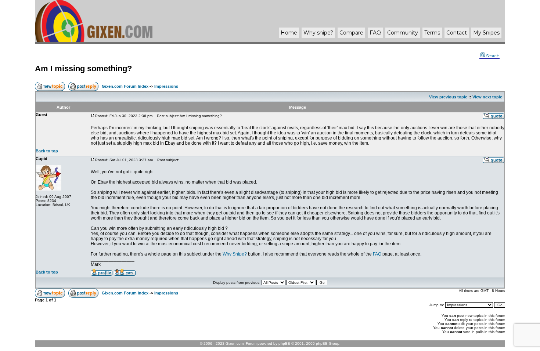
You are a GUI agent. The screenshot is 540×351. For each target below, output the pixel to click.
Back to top (47, 151)
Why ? (318, 32)
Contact (456, 32)
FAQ (375, 32)
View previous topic (448, 97)
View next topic (487, 97)
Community (402, 32)
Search (493, 55)
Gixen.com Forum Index (125, 86)
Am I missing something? (83, 68)
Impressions (166, 86)
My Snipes (486, 32)
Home (289, 32)
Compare (351, 32)
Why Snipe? (235, 254)
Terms (432, 32)
